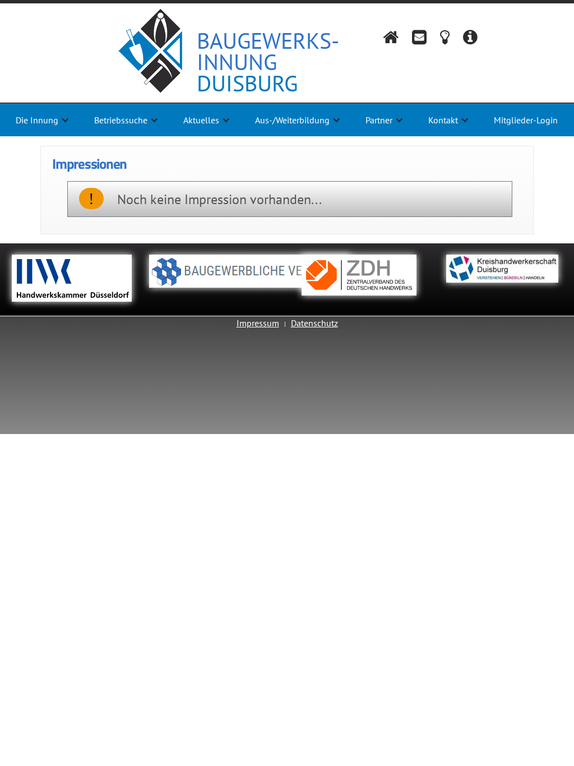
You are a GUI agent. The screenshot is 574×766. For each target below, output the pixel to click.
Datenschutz (314, 323)
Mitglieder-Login (526, 120)
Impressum (258, 323)
